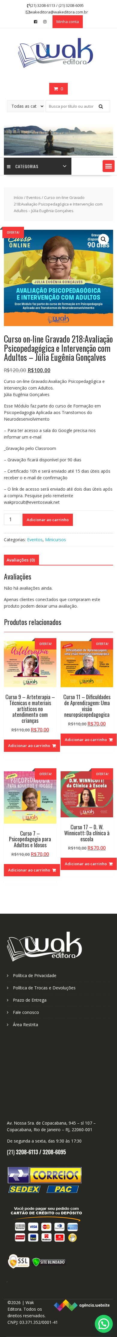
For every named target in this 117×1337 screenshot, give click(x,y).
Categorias (26, 166)
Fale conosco (26, 1012)
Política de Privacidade (34, 975)
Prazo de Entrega (29, 1000)
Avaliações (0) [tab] (21, 560)
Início (18, 197)
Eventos (33, 197)
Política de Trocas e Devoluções (44, 988)
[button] (109, 166)
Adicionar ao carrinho (48, 519)
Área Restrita (25, 1024)
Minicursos (55, 539)
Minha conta (67, 21)
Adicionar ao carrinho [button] (29, 745)
